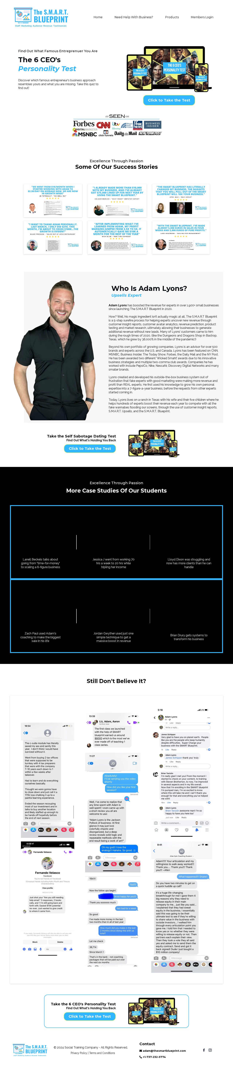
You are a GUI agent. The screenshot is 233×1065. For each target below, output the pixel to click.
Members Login (202, 17)
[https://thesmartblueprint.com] (41, 17)
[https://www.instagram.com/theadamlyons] (213, 1050)
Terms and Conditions (102, 1053)
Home (98, 17)
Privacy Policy (79, 1053)
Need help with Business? (133, 17)
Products (172, 17)
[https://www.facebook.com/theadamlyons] (201, 1050)
